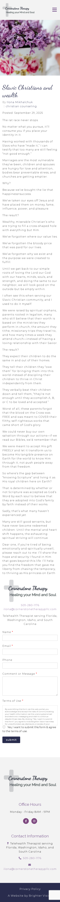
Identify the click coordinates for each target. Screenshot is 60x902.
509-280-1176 (30, 605)
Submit (11, 739)
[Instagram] (34, 821)
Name (7, 632)
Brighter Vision (40, 895)
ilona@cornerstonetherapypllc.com (30, 609)
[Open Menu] (54, 10)
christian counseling (21, 106)
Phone (7, 659)
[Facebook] (26, 821)
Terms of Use (12, 700)
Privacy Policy (30, 889)
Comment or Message (19, 673)
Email (7, 645)
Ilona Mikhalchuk (20, 102)
